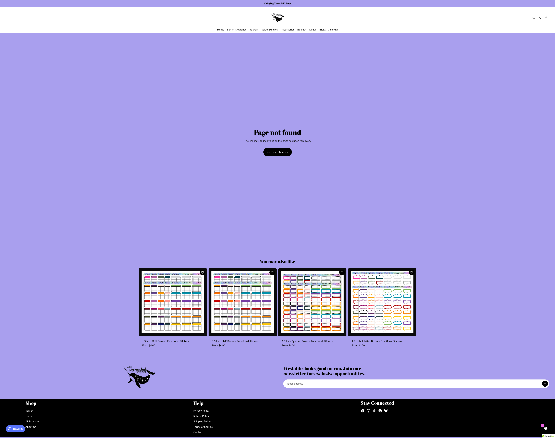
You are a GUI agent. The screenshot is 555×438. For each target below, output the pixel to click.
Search (29, 410)
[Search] (533, 18)
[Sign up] (545, 384)
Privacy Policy (201, 410)
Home (29, 415)
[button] (202, 272)
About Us (30, 426)
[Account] (539, 18)
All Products (32, 421)
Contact (197, 432)
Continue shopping (277, 151)
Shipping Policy (202, 421)
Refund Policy (201, 415)
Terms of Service (203, 426)
